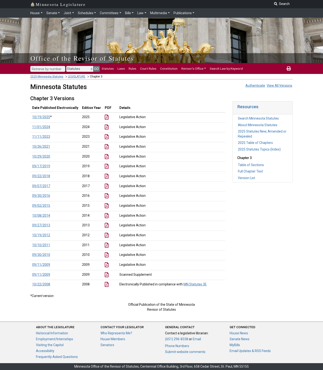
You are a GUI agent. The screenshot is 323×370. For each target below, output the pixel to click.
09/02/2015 (41, 205)
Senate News (239, 339)
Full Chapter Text (250, 171)
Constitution (169, 68)
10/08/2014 (41, 215)
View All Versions (279, 85)
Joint (67, 13)
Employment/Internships (54, 339)
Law (140, 13)
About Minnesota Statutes (257, 125)
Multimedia (158, 13)
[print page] (289, 68)
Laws (121, 68)
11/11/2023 (41, 136)
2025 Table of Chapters (255, 143)
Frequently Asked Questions (57, 357)
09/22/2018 (41, 176)
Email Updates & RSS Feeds (250, 351)
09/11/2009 (41, 265)
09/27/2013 (41, 225)
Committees (109, 13)
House (35, 13)
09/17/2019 (41, 166)
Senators (107, 345)
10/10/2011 (41, 245)
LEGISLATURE (76, 76)
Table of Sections (251, 165)
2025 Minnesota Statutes (46, 76)
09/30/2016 (41, 196)
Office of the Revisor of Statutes (82, 58)
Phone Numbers (177, 346)
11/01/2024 (41, 127)
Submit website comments (185, 352)
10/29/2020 (41, 156)
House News (239, 333)
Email (197, 339)
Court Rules (148, 68)
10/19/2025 (41, 117)
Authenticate (255, 85)
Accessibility (45, 351)
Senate (51, 13)
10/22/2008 (41, 284)
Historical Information (52, 333)
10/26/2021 (41, 146)
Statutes (108, 68)
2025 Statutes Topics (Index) (259, 149)
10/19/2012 (41, 235)
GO (96, 69)
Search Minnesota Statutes (258, 118)
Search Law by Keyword (226, 68)
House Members (112, 339)
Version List (246, 178)
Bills (128, 13)
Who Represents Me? (116, 333)
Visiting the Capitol (50, 345)
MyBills (235, 345)
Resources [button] (247, 106)
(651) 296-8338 (176, 339)
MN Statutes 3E (195, 284)
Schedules (85, 13)
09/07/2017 (41, 186)
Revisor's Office (192, 68)
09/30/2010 (41, 255)
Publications (183, 13)
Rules (132, 68)
